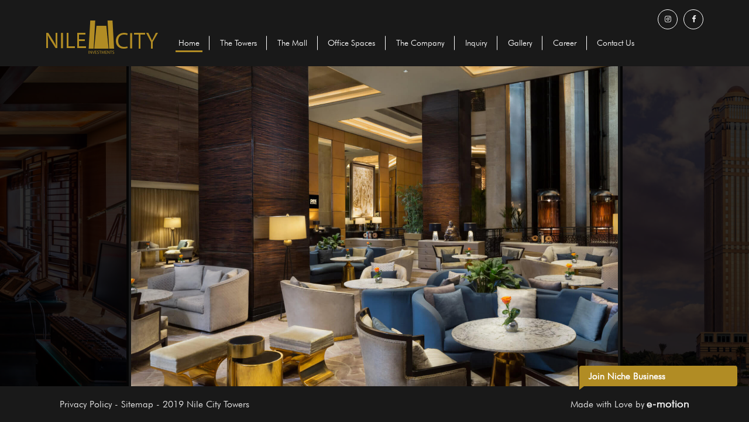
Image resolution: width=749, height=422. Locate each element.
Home (189, 42)
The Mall (292, 42)
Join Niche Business (627, 376)
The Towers (238, 42)
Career (564, 42)
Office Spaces (351, 42)
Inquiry (476, 42)
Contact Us (615, 42)
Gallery (520, 42)
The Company (420, 42)
